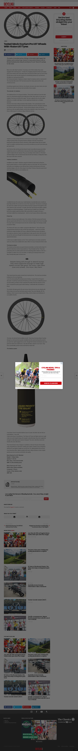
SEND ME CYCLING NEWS (51, 383)
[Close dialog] (62, 363)
